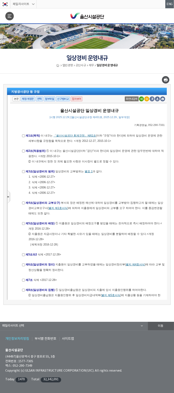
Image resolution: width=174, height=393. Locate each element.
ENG (170, 4)
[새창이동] (5, 4)
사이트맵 (68, 339)
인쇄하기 (165, 80)
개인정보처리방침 (17, 339)
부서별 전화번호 (45, 339)
